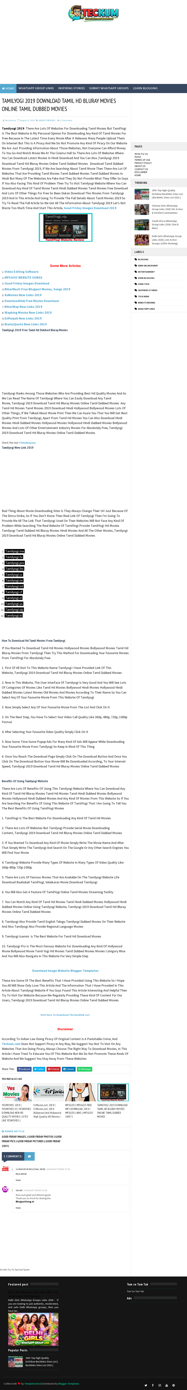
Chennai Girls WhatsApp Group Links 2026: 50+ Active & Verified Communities (167, 209)
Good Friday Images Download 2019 (90, 208)
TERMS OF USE (142, 159)
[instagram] (160, 1385)
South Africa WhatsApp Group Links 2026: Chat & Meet (165, 224)
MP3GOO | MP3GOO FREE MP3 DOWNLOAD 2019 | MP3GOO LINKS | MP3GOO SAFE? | (79, 1110)
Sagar (19, 1190)
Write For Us (141, 153)
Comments (66, 120)
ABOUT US (140, 166)
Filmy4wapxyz (27, 442)
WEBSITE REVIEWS (47, 120)
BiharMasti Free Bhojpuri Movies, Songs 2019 (37, 289)
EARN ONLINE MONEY (148, 265)
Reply (18, 1180)
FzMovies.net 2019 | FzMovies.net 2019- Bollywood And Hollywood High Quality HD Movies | (47, 1110)
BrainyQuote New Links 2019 (26, 324)
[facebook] (153, 1385)
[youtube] (166, 1385)
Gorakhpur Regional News (30, 1169)
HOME (138, 175)
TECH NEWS (143, 296)
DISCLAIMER (141, 172)
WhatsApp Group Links (36, 88)
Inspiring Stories (71, 88)
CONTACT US (141, 169)
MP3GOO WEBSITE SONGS (23, 277)
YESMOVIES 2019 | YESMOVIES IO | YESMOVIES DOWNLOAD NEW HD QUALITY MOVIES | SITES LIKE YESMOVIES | (16, 1112)
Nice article (21, 1173)
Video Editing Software (22, 271)
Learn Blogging (145, 88)
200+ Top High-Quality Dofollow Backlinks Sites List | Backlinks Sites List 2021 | (167, 194)
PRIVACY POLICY (143, 163)
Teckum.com (11, 1044)
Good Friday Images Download (27, 283)
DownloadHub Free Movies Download (32, 301)
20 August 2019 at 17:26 (58, 1169)
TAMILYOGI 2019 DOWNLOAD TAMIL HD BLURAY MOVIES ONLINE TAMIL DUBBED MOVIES (112, 1110)
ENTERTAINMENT (146, 272)
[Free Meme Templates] (180, 1383)
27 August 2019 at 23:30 (35, 1190)
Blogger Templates (68, 1383)
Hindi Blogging (146, 278)
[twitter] (146, 1385)
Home (10, 88)
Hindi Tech (143, 284)
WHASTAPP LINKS (146, 309)
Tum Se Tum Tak (135, 1291)
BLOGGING (143, 259)
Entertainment (14, 98)
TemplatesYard (32, 1383)
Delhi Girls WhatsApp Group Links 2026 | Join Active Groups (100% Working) (167, 239)
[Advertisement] (93, 54)
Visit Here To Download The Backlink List (65, 1014)
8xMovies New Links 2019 (23, 295)
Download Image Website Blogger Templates (65, 971)
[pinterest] (173, 1385)
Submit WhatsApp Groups (109, 88)
